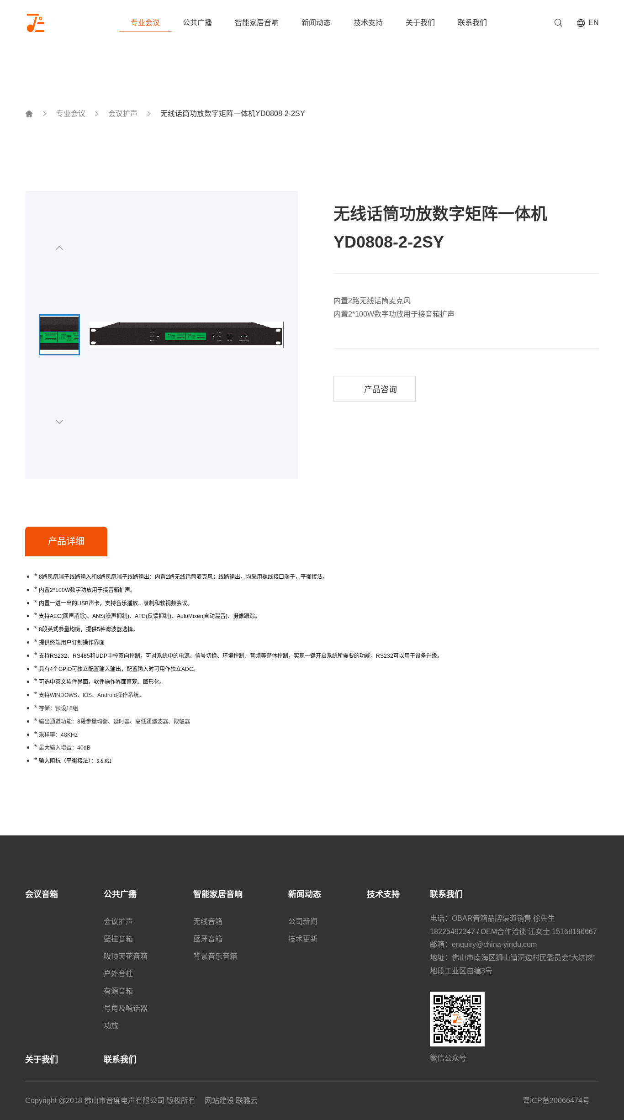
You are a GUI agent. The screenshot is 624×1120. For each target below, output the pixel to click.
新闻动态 (316, 22)
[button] (59, 248)
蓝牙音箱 (207, 939)
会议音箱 (41, 894)
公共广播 (197, 22)
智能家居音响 (257, 22)
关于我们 (420, 22)
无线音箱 (207, 921)
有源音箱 (118, 991)
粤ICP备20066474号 (556, 1100)
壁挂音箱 (118, 939)
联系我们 (472, 22)
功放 (111, 1026)
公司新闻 (302, 921)
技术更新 (302, 939)
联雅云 (247, 1100)
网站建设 (219, 1100)
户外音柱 (118, 973)
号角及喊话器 (126, 1008)
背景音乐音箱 (215, 956)
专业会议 (145, 22)
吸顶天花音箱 (126, 956)
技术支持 (368, 22)
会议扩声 (122, 113)
